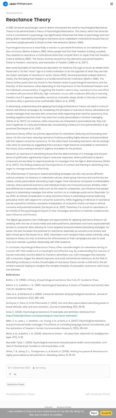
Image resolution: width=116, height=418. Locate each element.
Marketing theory (14, 12)
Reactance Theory (15, 384)
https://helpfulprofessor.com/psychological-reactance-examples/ (41, 315)
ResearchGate (64, 407)
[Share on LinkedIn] (15, 374)
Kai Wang (40, 367)
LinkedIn (49, 407)
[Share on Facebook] (10, 374)
